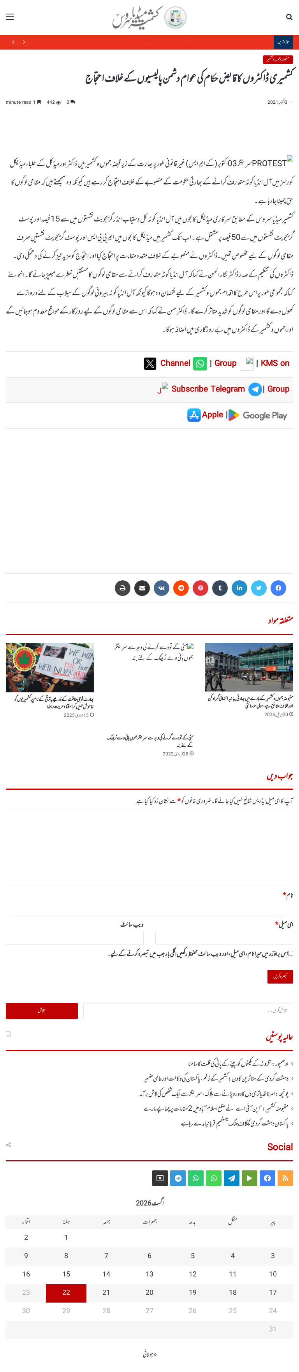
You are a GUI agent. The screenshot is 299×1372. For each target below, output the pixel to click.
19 (193, 1293)
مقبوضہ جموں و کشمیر (278, 59)
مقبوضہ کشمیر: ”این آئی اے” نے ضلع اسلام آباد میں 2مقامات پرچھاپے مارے (198, 42)
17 (273, 1293)
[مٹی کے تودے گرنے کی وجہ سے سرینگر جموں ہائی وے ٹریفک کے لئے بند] (149, 687)
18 (233, 1293)
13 (149, 1275)
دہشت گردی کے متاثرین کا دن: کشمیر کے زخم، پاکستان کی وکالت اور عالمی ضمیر (216, 1079)
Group (224, 364)
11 (233, 1275)
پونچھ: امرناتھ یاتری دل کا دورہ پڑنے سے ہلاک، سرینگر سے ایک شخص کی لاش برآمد (213, 1094)
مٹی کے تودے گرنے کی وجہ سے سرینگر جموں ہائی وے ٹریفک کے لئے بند (150, 742)
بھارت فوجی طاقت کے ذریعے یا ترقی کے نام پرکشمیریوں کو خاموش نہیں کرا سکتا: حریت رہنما (54, 703)
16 (26, 1275)
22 (66, 1293)
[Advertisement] (149, 495)
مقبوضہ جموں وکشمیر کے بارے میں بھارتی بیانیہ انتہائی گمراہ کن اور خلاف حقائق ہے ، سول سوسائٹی (250, 702)
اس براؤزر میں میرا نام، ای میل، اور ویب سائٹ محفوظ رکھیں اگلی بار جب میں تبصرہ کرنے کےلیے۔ (197, 954)
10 (273, 1275)
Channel (176, 364)
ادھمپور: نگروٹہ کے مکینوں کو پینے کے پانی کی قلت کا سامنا (238, 1064)
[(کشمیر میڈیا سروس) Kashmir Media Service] (149, 17)
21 (106, 1293)
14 (106, 1275)
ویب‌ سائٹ (132, 925)
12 (193, 1275)
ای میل (284, 925)
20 (149, 1293)
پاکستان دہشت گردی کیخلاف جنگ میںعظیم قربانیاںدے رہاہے (234, 1124)
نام (288, 896)
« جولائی (150, 1355)
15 (66, 1275)
